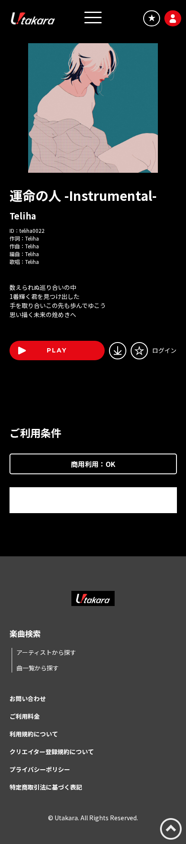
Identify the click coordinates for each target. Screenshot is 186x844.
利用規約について (34, 734)
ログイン (164, 350)
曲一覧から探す (37, 667)
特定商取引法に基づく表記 (46, 787)
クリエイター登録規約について (52, 751)
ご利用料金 (25, 716)
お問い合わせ (28, 698)
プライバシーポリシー (40, 769)
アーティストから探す (46, 652)
